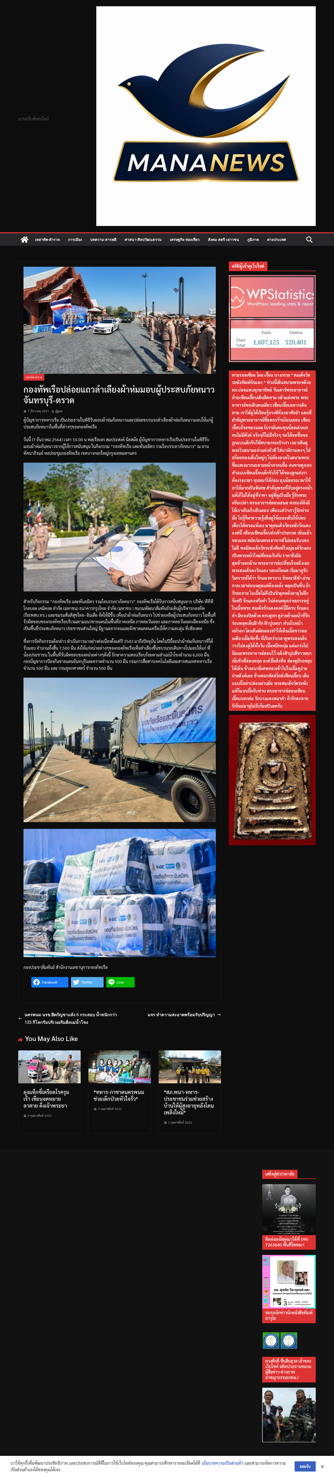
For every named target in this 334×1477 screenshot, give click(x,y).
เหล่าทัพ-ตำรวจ (47, 239)
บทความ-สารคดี (103, 239)
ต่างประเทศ (276, 239)
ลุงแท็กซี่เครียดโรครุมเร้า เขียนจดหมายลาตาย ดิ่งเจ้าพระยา (46, 1099)
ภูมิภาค (253, 239)
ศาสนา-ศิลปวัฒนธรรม (143, 239)
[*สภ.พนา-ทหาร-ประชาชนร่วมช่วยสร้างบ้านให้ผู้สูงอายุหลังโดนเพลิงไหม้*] (190, 1053)
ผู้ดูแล (59, 411)
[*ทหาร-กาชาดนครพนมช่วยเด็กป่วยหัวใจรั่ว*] (119, 1053)
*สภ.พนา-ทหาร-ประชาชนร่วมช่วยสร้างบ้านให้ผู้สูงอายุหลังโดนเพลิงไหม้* (189, 1102)
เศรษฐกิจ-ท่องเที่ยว (185, 239)
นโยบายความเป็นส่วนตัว (222, 1463)
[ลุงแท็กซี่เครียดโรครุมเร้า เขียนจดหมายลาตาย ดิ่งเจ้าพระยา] (49, 1053)
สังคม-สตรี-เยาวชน (223, 239)
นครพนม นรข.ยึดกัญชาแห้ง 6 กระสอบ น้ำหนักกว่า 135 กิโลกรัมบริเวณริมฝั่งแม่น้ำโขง (71, 1018)
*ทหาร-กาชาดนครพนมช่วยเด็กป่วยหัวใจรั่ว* (119, 1095)
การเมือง (75, 239)
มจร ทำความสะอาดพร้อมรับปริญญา (181, 1014)
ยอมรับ (305, 1466)
